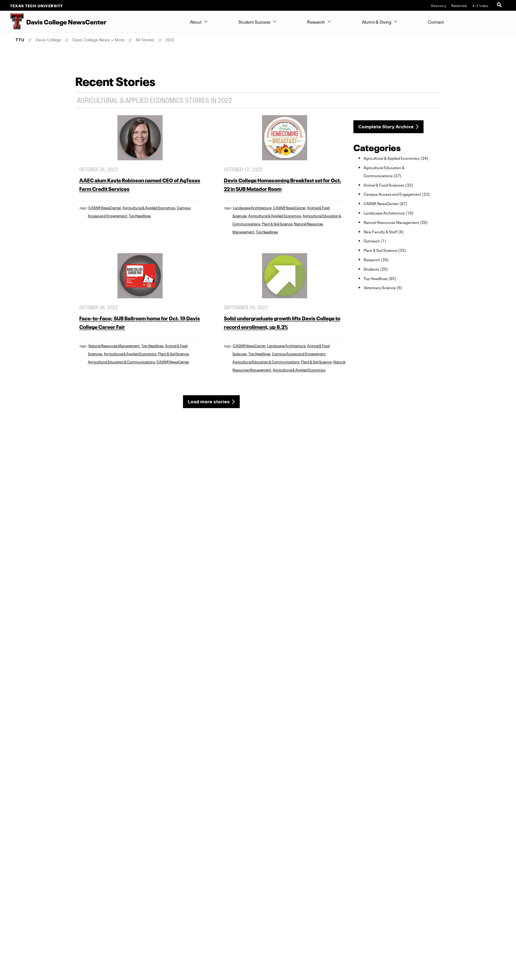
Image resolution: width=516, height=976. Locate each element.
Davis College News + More (98, 39)
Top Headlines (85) (380, 278)
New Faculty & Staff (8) (384, 231)
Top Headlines (140, 215)
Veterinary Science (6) (383, 287)
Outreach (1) (375, 241)
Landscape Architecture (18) (389, 213)
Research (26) (376, 259)
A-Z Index (480, 5)
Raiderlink (459, 5)
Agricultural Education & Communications (121, 361)
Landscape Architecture (252, 207)
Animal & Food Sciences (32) (388, 185)
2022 (170, 39)
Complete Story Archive (386, 126)
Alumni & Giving (376, 21)
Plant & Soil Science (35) (385, 250)
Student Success (254, 21)
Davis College (48, 39)
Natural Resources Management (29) (396, 222)
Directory (438, 5)
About (196, 21)
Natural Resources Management (114, 345)
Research (316, 21)
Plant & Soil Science (277, 223)
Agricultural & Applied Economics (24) (396, 158)
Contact (436, 21)
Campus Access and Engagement (298, 353)
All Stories (145, 39)
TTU (19, 39)
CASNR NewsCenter (104, 207)
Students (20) (376, 269)
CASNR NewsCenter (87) (385, 203)
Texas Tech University (36, 5)
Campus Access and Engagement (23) (397, 194)
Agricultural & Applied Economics (149, 207)
